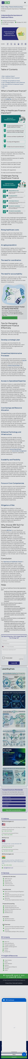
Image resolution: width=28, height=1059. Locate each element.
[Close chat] (24, 1054)
